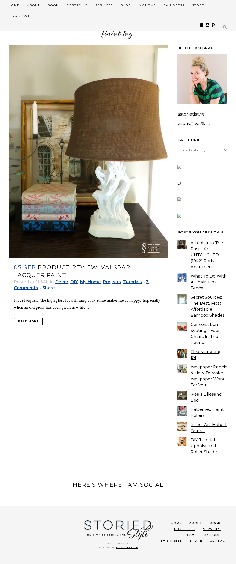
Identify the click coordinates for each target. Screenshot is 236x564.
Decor (61, 281)
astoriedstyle (190, 114)
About (195, 523)
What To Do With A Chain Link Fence (209, 282)
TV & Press (171, 540)
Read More (28, 321)
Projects (112, 281)
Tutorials (132, 281)
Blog (191, 535)
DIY (74, 281)
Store (196, 540)
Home (176, 523)
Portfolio (184, 529)
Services (212, 529)
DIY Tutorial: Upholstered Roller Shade (204, 445)
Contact (218, 540)
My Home (90, 281)
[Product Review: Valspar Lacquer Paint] (88, 151)
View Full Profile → (194, 124)
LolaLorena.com (127, 547)
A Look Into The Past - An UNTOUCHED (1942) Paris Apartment (207, 254)
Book (215, 523)
